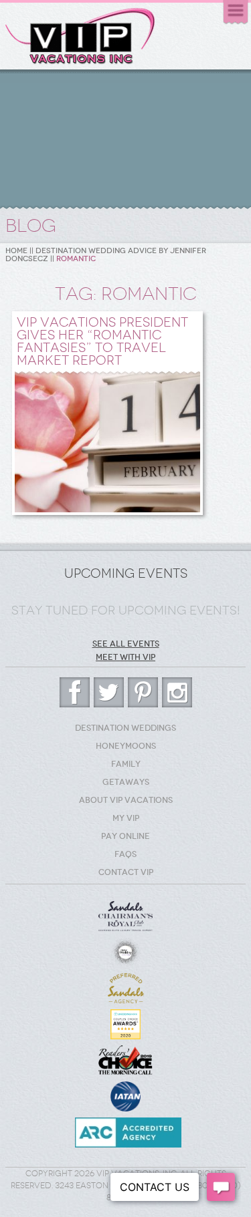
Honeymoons (126, 746)
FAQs (125, 854)
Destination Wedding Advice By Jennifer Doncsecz (105, 254)
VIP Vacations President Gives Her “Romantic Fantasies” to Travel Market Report (102, 341)
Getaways (125, 782)
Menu (235, 12)
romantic (76, 258)
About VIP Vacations (126, 800)
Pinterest (143, 692)
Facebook (75, 692)
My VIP (125, 818)
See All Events (125, 644)
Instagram (177, 692)
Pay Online (125, 836)
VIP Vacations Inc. (80, 36)
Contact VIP (125, 872)
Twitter (109, 692)
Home (16, 250)
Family (126, 764)
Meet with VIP (125, 657)
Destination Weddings (125, 728)
